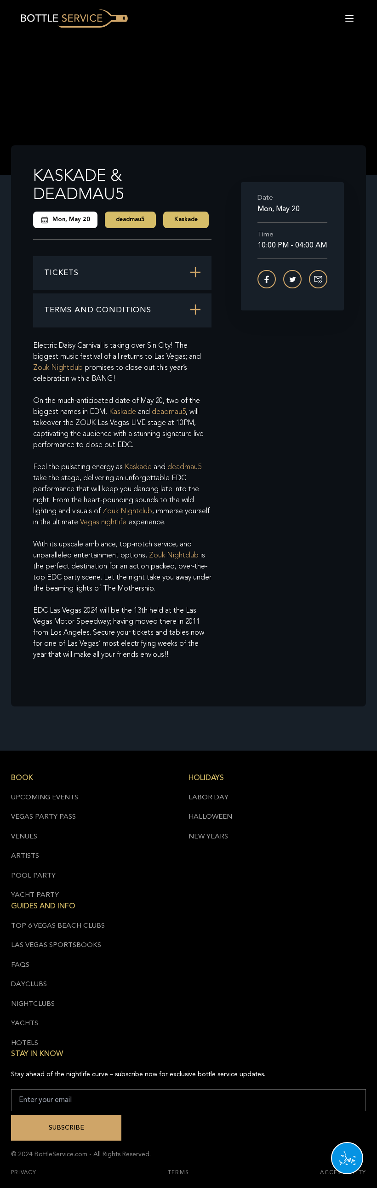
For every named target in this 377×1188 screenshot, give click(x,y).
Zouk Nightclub (58, 368)
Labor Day (208, 797)
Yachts (24, 1023)
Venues (24, 836)
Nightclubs (33, 1004)
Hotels (24, 1043)
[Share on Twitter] (292, 279)
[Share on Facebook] (266, 279)
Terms (178, 1173)
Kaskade (186, 220)
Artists (25, 856)
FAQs (20, 965)
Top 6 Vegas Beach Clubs (58, 926)
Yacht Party (35, 895)
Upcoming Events (44, 797)
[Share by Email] (318, 279)
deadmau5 (130, 220)
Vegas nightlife (103, 522)
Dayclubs (29, 984)
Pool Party (33, 875)
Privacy (23, 1173)
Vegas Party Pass (43, 817)
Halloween (210, 817)
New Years (208, 836)
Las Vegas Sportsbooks (56, 945)
